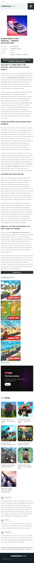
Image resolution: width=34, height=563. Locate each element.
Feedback (28, 559)
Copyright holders (12, 560)
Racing (12, 50)
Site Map (14, 559)
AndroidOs (8, 6)
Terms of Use (22, 560)
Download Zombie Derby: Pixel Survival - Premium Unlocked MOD (17, 61)
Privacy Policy (21, 559)
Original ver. (17, 272)
